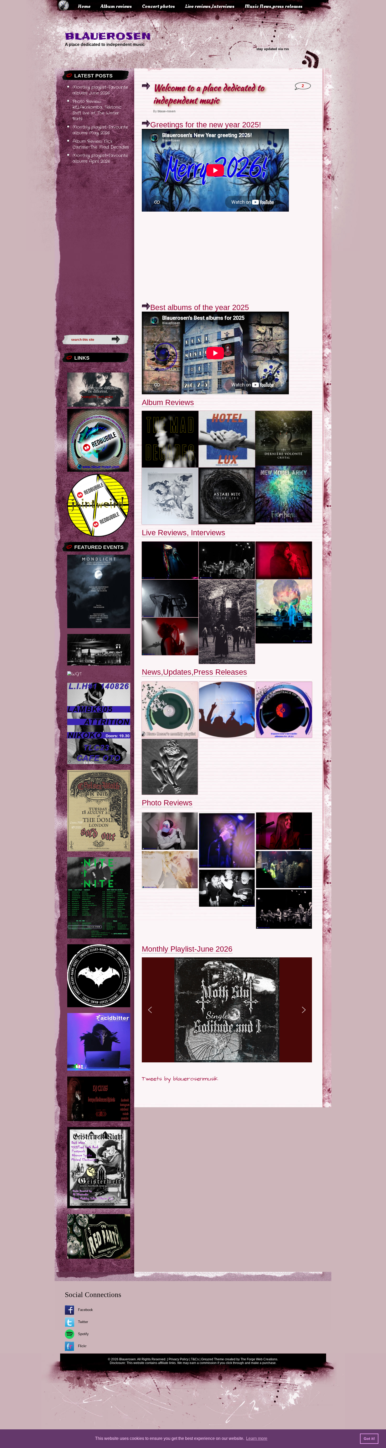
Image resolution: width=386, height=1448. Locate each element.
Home (84, 6)
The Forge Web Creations (259, 1359)
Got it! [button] (369, 1438)
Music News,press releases (273, 6)
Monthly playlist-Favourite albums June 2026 (100, 90)
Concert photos (158, 6)
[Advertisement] (95, 248)
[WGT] (74, 674)
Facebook (85, 1310)
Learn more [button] (256, 1438)
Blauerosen (108, 36)
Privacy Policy (179, 1359)
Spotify (83, 1334)
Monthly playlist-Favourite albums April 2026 (100, 158)
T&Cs (195, 1359)
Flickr (82, 1346)
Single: (218, 1015)
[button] (150, 1010)
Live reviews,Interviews (209, 6)
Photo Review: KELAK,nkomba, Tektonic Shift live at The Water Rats (97, 110)
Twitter (83, 1322)
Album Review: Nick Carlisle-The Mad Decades (100, 144)
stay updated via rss (272, 49)
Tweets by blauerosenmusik (180, 1079)
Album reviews (116, 6)
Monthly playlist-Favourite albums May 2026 (100, 130)
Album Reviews (168, 402)
